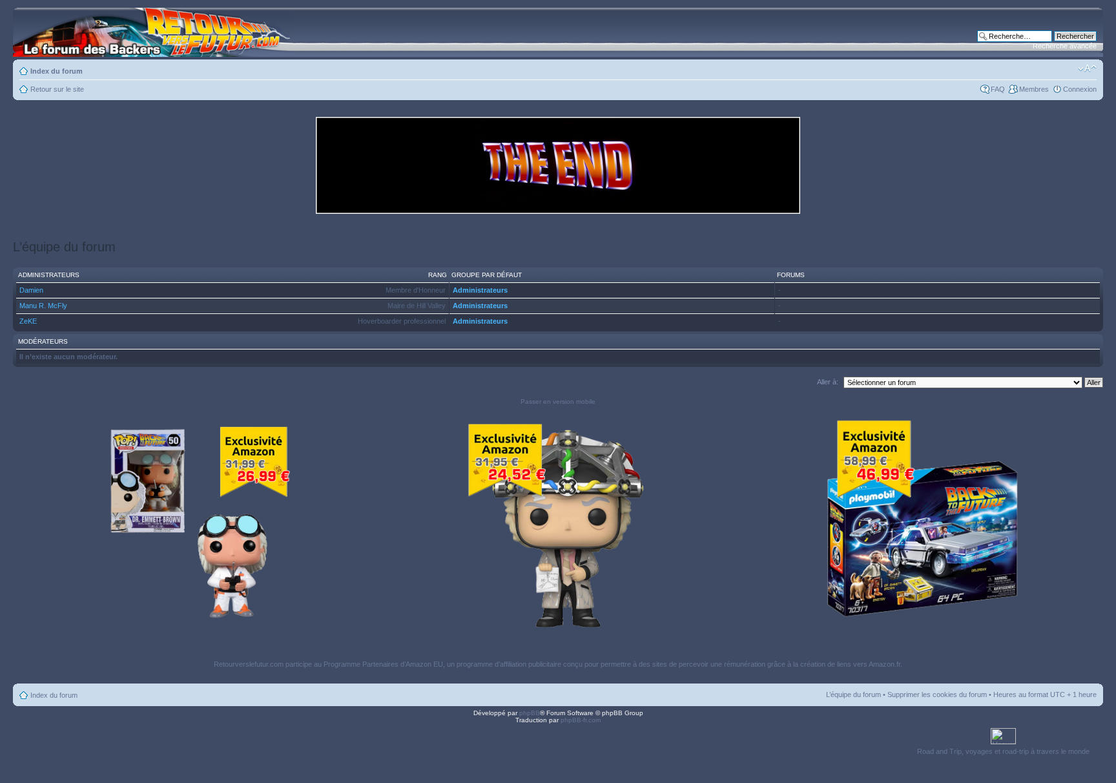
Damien (31, 290)
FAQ (998, 89)
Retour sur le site (57, 89)
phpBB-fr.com (581, 720)
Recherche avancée (1065, 46)
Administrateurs (480, 290)
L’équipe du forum (853, 694)
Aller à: (827, 382)
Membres (1034, 89)
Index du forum (56, 71)
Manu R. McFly (43, 305)
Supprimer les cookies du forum (937, 694)
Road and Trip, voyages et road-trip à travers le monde (1003, 751)
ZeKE (28, 321)
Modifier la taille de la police (1087, 68)
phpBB (529, 712)
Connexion (1080, 89)
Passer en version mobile (558, 401)
